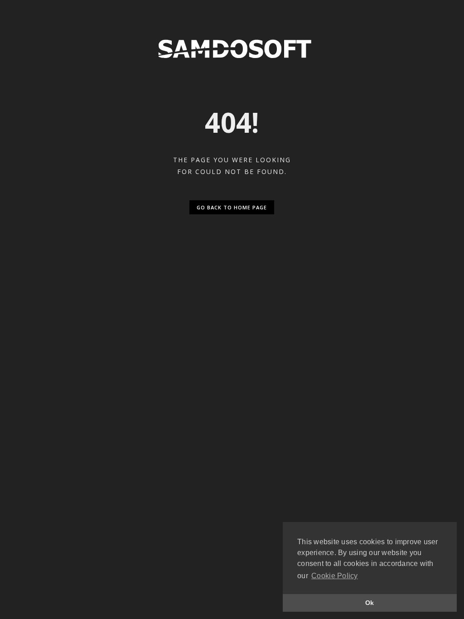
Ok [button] (369, 602)
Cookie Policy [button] (334, 576)
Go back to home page (232, 207)
